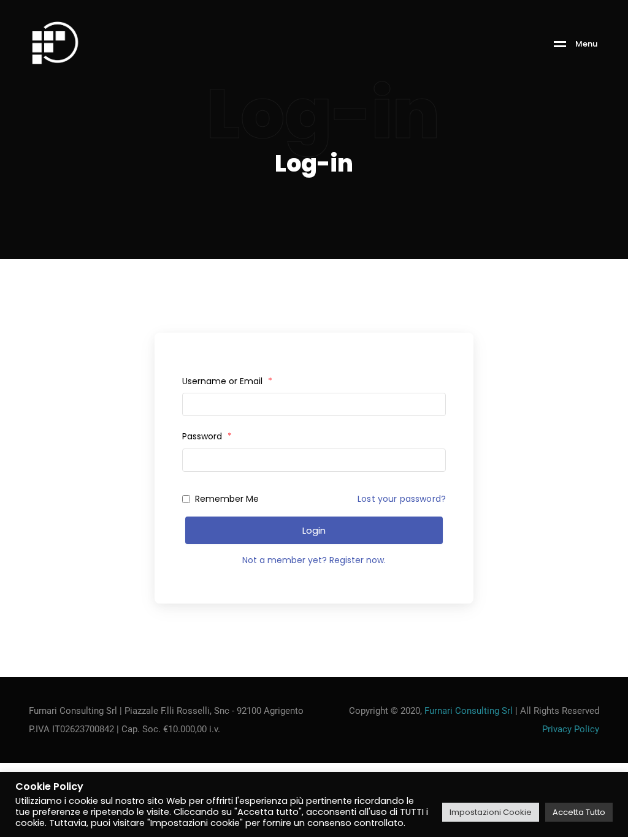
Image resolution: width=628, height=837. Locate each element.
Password (207, 436)
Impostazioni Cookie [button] (491, 812)
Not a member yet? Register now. (314, 560)
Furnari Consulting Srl (468, 710)
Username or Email (227, 381)
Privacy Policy (570, 729)
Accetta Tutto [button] (579, 812)
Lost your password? (402, 499)
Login (314, 530)
